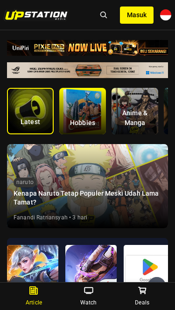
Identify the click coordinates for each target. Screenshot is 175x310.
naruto (25, 182)
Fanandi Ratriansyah (41, 217)
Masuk (137, 15)
